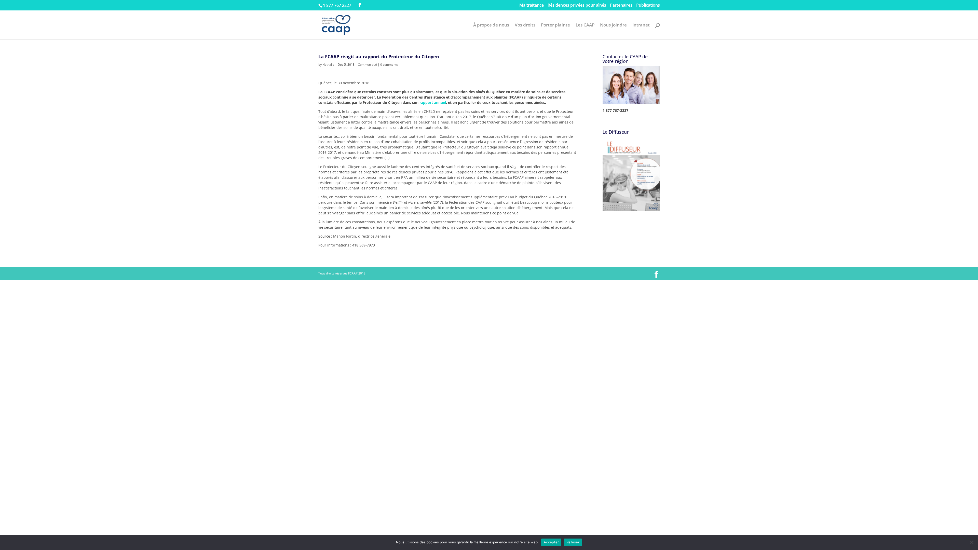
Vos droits (525, 25)
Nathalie (328, 64)
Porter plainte (555, 25)
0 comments (389, 64)
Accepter (551, 542)
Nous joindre (613, 25)
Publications (648, 5)
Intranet (641, 25)
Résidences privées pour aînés (577, 5)
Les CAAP (585, 25)
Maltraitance (531, 5)
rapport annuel (432, 102)
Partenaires (621, 5)
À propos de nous (491, 25)
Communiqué (367, 64)
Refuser (572, 542)
